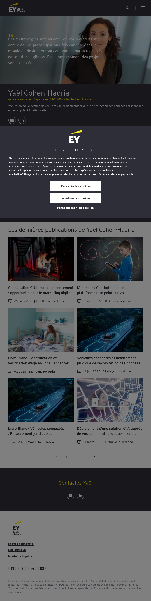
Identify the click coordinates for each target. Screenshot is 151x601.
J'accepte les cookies (75, 186)
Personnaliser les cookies (75, 207)
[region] (75, 172)
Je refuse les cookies (75, 198)
